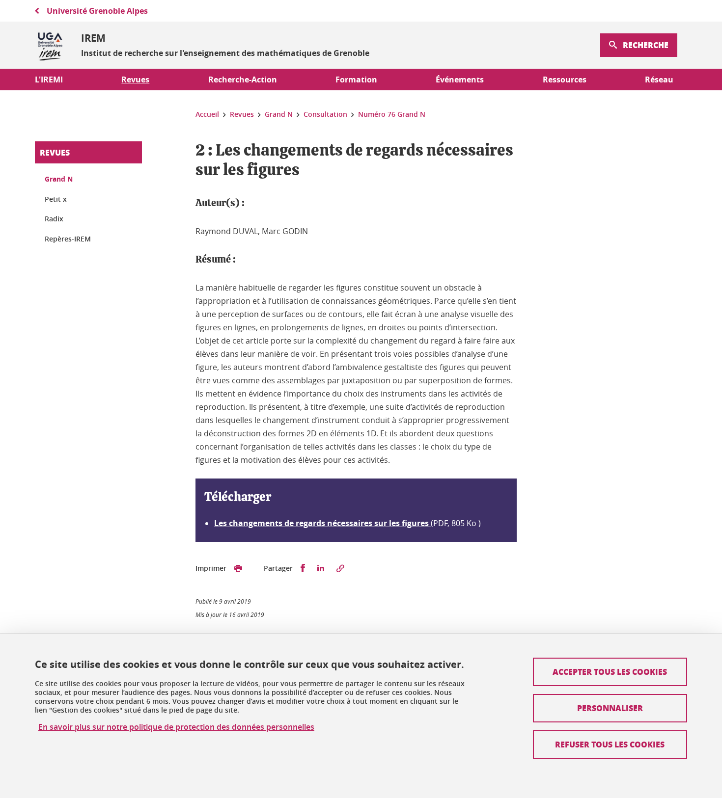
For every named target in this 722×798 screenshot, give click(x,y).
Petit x (56, 199)
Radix (54, 218)
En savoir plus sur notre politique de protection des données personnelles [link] (176, 727)
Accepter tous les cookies (610, 671)
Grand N (59, 179)
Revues (55, 152)
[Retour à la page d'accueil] (50, 45)
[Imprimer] (238, 568)
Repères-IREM (68, 238)
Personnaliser (610, 708)
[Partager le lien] (340, 568)
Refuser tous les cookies (610, 744)
